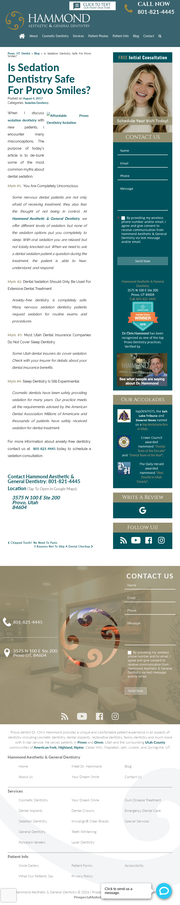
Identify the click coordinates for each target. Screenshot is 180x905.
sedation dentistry (22, 120)
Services (78, 36)
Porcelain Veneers (32, 842)
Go (161, 35)
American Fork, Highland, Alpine (59, 747)
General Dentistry (32, 831)
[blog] (123, 541)
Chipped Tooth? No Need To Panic (34, 542)
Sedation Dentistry (37, 103)
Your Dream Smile (85, 777)
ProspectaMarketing (90, 897)
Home (23, 766)
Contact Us (133, 777)
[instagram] (161, 541)
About (33, 36)
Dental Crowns (83, 810)
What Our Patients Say (36, 876)
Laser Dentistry (83, 842)
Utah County (155, 742)
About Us (26, 777)
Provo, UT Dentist (19, 53)
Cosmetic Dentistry (55, 36)
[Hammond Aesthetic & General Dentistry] (47, 21)
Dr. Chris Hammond (135, 333)
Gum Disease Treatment (143, 800)
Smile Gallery (29, 865)
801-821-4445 (156, 11)
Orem (98, 742)
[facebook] (148, 541)
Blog (136, 36)
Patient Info (121, 36)
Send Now (142, 261)
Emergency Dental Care (143, 810)
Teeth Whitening (84, 831)
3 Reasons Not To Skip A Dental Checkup (62, 546)
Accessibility (134, 865)
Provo (82, 742)
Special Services (137, 821)
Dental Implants (31, 810)
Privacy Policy (82, 876)
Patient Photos (98, 36)
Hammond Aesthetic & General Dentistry (45, 218)
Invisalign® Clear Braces (90, 821)
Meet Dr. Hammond (87, 766)
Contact (148, 36)
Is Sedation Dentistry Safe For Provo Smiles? (49, 78)
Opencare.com (151, 346)
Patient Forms (82, 865)
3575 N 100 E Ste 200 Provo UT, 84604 (35, 652)
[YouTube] (136, 541)
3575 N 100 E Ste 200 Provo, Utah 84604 (36, 502)
